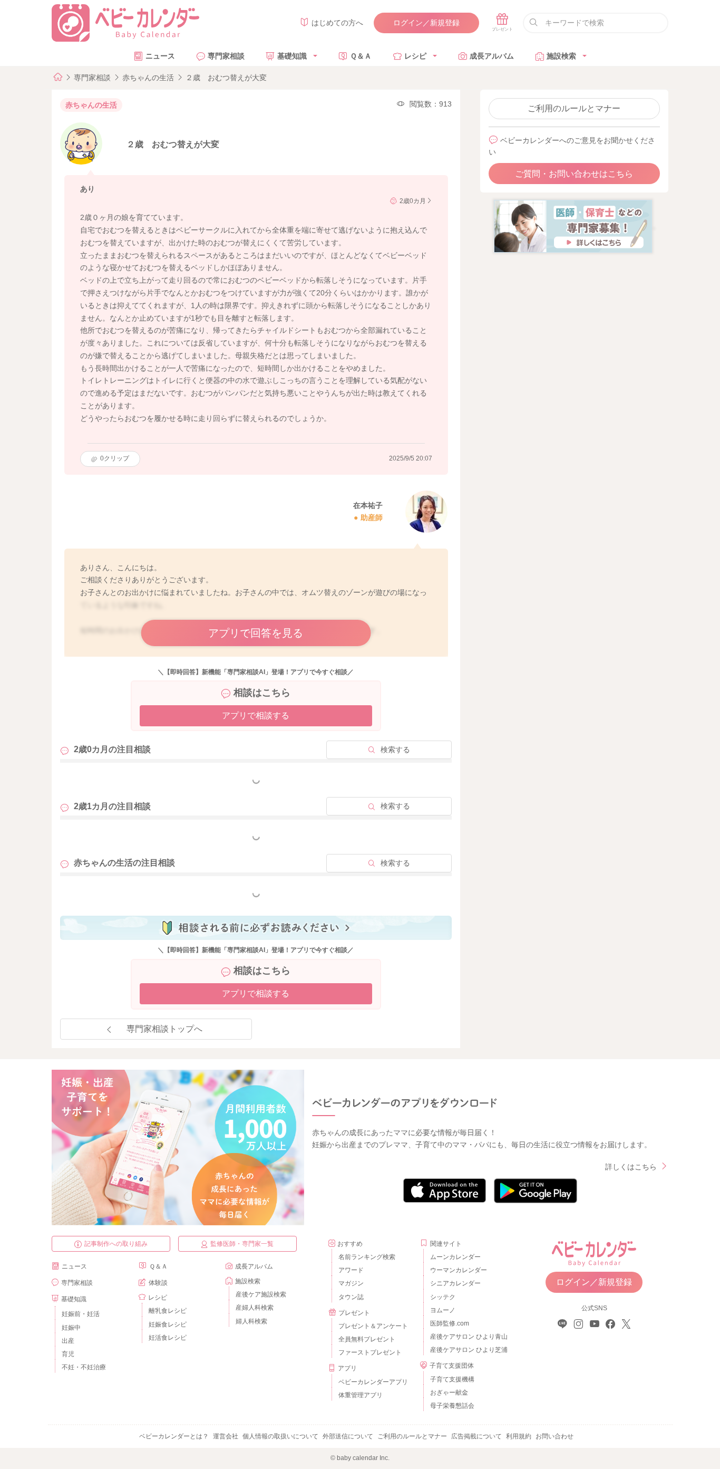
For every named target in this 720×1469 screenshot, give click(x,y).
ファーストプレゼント (370, 1352)
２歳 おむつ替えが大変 (226, 77)
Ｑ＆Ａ (361, 56)
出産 (68, 1341)
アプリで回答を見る (255, 633)
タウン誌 (351, 1297)
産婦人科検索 (255, 1307)
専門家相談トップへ (164, 1028)
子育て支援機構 (452, 1379)
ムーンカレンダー (455, 1257)
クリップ (114, 458)
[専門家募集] (573, 226)
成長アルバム (492, 56)
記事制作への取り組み (116, 1243)
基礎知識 (292, 56)
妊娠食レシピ (168, 1324)
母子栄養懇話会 (452, 1405)
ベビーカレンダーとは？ (174, 1436)
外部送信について (348, 1436)
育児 (68, 1354)
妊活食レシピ (168, 1337)
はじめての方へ (337, 22)
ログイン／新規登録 (426, 22)
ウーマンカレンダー (458, 1270)
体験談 (158, 1282)
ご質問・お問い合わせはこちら (574, 173)
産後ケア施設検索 (261, 1294)
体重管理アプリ (360, 1395)
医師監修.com (449, 1323)
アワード (351, 1270)
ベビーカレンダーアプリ (373, 1382)
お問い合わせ (554, 1436)
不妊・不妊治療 (84, 1367)
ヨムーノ (442, 1310)
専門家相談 (226, 56)
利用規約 (518, 1436)
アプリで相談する (255, 715)
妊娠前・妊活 (81, 1314)
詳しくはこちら (631, 1167)
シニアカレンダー (455, 1283)
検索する (395, 749)
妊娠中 (71, 1327)
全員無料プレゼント (366, 1339)
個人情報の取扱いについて (280, 1436)
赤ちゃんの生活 (148, 77)
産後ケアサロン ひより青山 (467, 1336)
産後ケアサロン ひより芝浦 (467, 1349)
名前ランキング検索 (366, 1257)
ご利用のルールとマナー (574, 108)
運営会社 (225, 1436)
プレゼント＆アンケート (373, 1326)
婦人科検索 (251, 1321)
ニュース (160, 56)
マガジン (351, 1283)
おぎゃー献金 (449, 1392)
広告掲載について (476, 1436)
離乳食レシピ (168, 1310)
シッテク (442, 1297)
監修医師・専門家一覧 (242, 1243)
